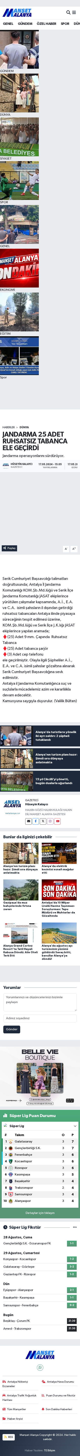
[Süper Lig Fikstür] (75, 1227)
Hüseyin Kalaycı (36, 804)
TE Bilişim (49, 1450)
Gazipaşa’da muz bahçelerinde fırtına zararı (17, 906)
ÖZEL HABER (46, 24)
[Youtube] (57, 821)
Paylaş (12, 548)
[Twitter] (43, 821)
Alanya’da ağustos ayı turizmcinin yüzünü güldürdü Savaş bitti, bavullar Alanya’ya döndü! (57, 952)
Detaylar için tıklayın (40, 1213)
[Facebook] (35, 821)
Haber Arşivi (15, 1418)
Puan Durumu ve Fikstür (60, 1395)
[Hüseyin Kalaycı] (12, 807)
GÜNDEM (25, 24)
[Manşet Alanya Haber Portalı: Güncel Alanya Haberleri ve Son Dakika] (17, 12)
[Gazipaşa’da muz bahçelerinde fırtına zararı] (20, 889)
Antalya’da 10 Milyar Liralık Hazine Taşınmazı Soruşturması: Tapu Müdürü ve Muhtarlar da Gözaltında (58, 909)
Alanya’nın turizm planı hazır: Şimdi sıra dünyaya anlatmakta (20, 869)
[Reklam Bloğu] (40, 1076)
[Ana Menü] (74, 12)
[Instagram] (50, 821)
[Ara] (68, 12)
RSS (10, 1437)
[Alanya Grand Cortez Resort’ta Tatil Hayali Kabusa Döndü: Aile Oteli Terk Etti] (20, 933)
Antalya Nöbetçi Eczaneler (15, 1383)
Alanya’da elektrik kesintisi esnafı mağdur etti (58, 869)
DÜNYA (24, 427)
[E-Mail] (28, 821)
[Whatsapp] (40, 1367)
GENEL (8, 24)
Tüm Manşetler (16, 1409)
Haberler (9, 427)
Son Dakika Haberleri (59, 1409)
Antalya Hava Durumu (60, 1381)
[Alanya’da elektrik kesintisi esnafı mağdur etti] (59, 853)
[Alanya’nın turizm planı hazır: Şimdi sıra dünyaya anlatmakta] (20, 853)
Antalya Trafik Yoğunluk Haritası (20, 1397)
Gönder (11, 1029)
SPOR (65, 24)
